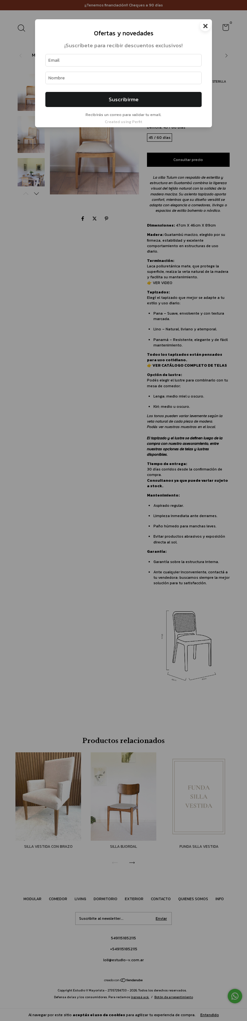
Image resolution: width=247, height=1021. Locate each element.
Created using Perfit (123, 122)
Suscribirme (124, 99)
